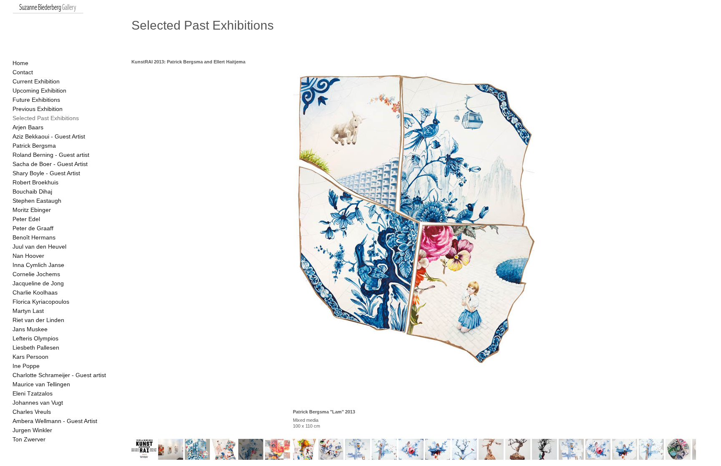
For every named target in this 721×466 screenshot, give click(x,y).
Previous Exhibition (38, 109)
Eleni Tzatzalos (33, 393)
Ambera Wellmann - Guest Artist (55, 421)
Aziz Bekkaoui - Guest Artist (49, 136)
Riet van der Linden (38, 320)
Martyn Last (28, 310)
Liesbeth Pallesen (36, 347)
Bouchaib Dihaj (32, 191)
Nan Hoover (28, 255)
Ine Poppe (26, 366)
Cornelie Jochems (36, 274)
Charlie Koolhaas (35, 292)
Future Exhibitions (36, 99)
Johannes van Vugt (38, 402)
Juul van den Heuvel (39, 246)
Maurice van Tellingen (41, 384)
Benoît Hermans (34, 237)
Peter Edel (26, 219)
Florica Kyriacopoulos (41, 301)
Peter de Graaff (33, 228)
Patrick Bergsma (34, 145)
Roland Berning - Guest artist (51, 154)
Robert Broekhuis (35, 182)
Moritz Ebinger (32, 210)
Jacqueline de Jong (38, 283)
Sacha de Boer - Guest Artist (50, 164)
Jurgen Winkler (32, 430)
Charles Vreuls (32, 411)
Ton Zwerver (29, 439)
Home (20, 63)
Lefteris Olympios (35, 338)
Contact (23, 72)
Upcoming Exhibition (39, 90)
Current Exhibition (36, 81)
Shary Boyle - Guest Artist (46, 173)
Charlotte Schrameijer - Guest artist (59, 375)
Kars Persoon (30, 356)
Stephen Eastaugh (37, 200)
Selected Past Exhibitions (46, 118)
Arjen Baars (28, 127)
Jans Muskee (30, 329)
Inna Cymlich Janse (38, 265)
